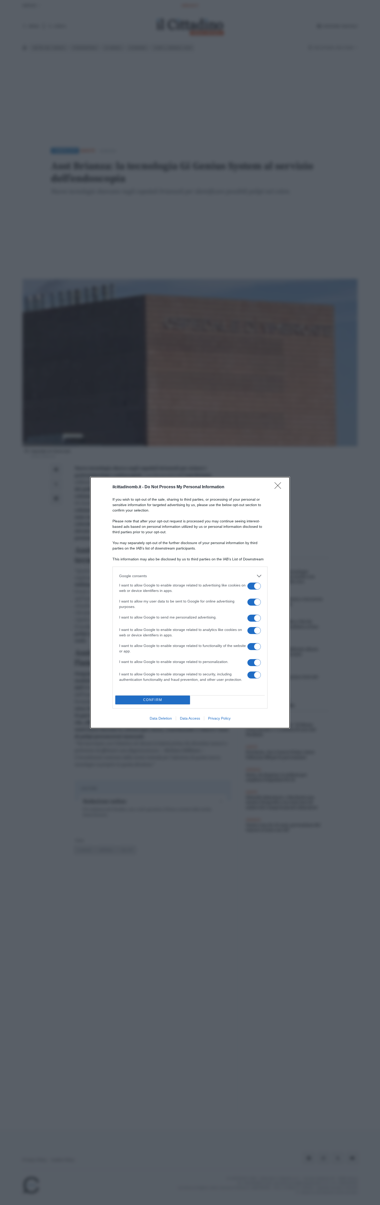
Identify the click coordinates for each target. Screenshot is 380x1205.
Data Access (190, 718)
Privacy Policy (219, 718)
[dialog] (190, 602)
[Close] (279, 487)
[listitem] (190, 576)
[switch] (254, 586)
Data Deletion (161, 718)
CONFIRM (152, 700)
